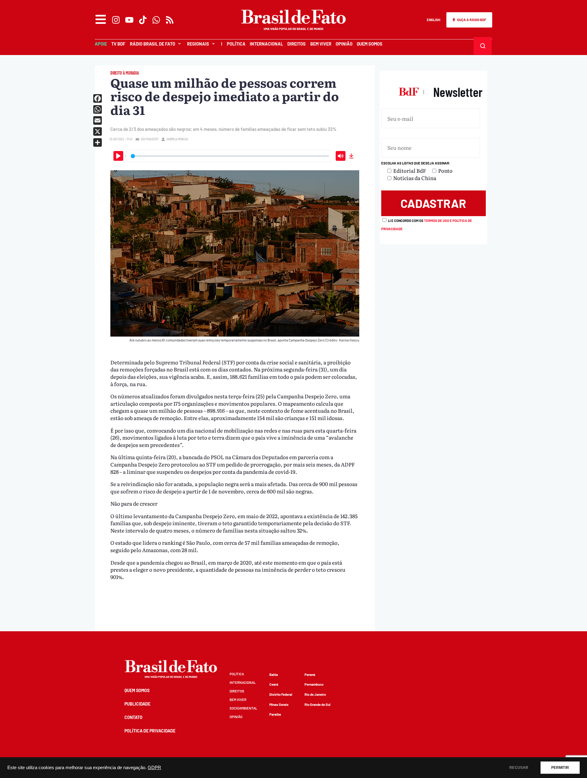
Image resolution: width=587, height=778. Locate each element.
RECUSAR (518, 767)
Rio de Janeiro (315, 694)
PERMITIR (560, 767)
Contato (133, 717)
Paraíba (275, 714)
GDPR (154, 767)
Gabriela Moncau (177, 139)
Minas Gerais (279, 704)
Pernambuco (314, 684)
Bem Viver (320, 43)
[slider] (230, 156)
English (433, 20)
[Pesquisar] (483, 46)
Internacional (266, 43)
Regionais (198, 43)
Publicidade (137, 703)
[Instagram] (116, 20)
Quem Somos (369, 43)
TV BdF (118, 43)
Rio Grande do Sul (317, 704)
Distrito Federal (280, 694)
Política (236, 43)
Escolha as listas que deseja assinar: (415, 163)
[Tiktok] (142, 20)
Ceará (273, 684)
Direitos (296, 43)
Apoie (101, 43)
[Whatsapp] (156, 20)
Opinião (344, 43)
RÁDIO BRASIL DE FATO (152, 43)
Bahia (273, 675)
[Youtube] (129, 20)
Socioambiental (243, 708)
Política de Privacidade (149, 730)
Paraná (310, 675)
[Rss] (169, 20)
